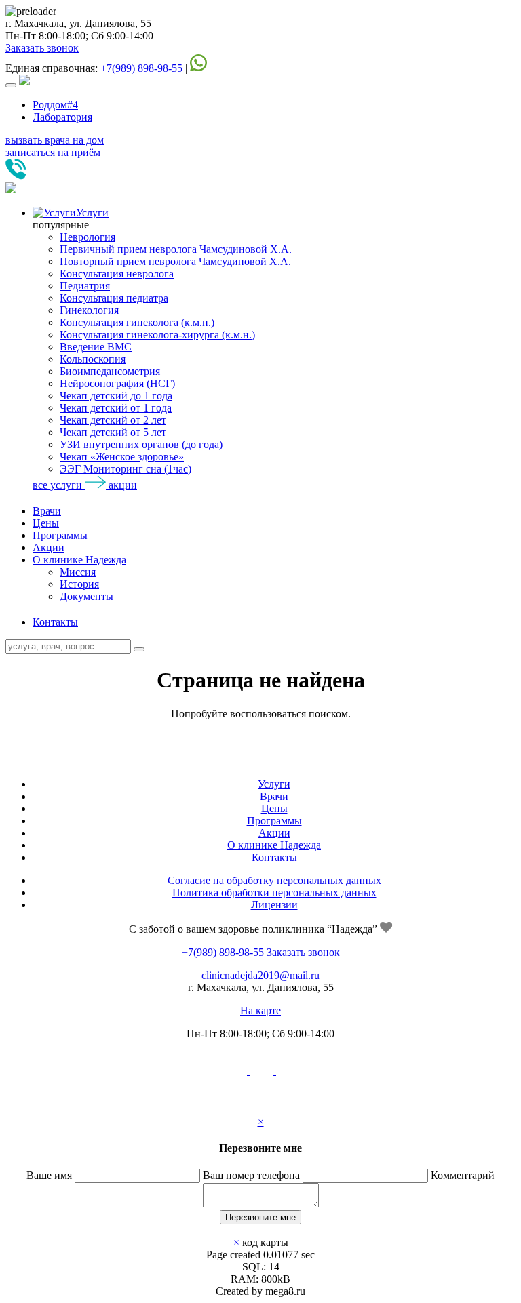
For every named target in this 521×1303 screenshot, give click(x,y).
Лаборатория (62, 117)
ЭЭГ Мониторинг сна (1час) (125, 469)
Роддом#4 (55, 105)
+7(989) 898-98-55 (141, 68)
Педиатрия (85, 286)
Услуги (92, 212)
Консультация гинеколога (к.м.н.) (137, 322)
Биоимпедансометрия (110, 371)
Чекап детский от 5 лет (113, 432)
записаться (52, 152)
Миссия (78, 572)
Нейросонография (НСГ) (117, 383)
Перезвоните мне (260, 1217)
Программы (60, 535)
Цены (46, 523)
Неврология (87, 237)
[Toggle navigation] (10, 85)
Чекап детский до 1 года (116, 395)
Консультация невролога (117, 273)
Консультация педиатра (114, 298)
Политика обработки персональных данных (274, 892)
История (79, 584)
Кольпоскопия (93, 359)
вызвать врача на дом (54, 140)
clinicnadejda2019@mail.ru (260, 975)
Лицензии (274, 904)
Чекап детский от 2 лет (113, 420)
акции (123, 485)
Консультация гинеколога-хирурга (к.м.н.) (157, 334)
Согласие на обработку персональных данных (274, 880)
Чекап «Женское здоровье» (122, 456)
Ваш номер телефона (251, 1175)
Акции (48, 547)
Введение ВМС (96, 347)
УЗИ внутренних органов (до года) (141, 444)
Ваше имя (49, 1175)
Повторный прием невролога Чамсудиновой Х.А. (175, 261)
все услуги (59, 485)
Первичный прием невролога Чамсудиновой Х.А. (176, 249)
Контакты (55, 622)
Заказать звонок (42, 48)
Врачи (47, 511)
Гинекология (89, 310)
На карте (260, 1010)
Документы (86, 596)
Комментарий (463, 1175)
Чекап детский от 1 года (116, 408)
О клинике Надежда (79, 559)
